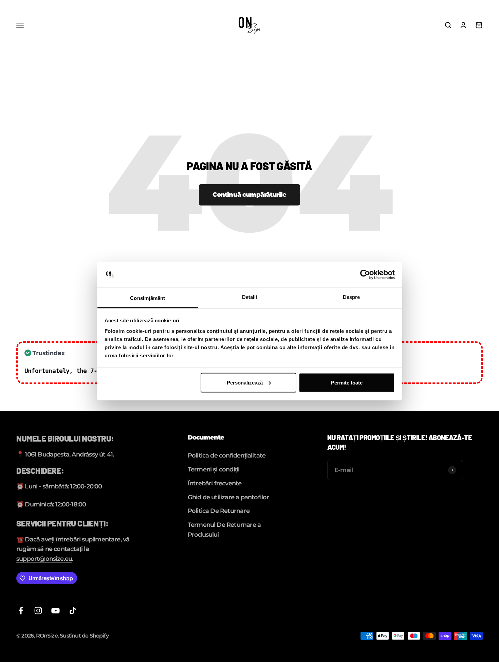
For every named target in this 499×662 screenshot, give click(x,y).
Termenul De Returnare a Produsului (224, 529)
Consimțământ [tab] (147, 298)
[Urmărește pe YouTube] (55, 610)
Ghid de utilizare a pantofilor (228, 497)
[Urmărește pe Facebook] (20, 610)
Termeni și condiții (214, 469)
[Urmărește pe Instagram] (38, 610)
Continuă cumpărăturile (249, 194)
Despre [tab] (351, 297)
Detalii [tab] (249, 297)
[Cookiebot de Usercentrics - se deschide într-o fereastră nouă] (365, 275)
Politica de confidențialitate (227, 455)
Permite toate (347, 382)
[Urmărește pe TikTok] (72, 610)
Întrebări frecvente (215, 483)
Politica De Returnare (219, 511)
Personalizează (245, 382)
